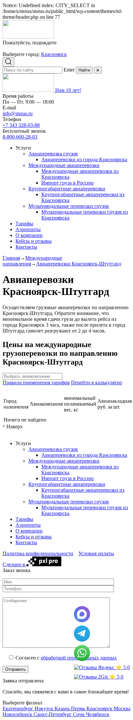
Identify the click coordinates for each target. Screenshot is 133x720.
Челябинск (97, 714)
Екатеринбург (19, 708)
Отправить (15, 669)
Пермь (79, 708)
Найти (84, 70)
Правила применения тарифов (36, 382)
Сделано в (14, 564)
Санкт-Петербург (53, 714)
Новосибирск (18, 714)
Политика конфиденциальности (38, 553)
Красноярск (54, 54)
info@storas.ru (18, 113)
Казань (63, 708)
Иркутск (45, 708)
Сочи (79, 714)
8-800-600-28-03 (20, 137)
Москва (122, 708)
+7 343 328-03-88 (21, 125)
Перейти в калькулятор (96, 382)
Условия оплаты (96, 553)
